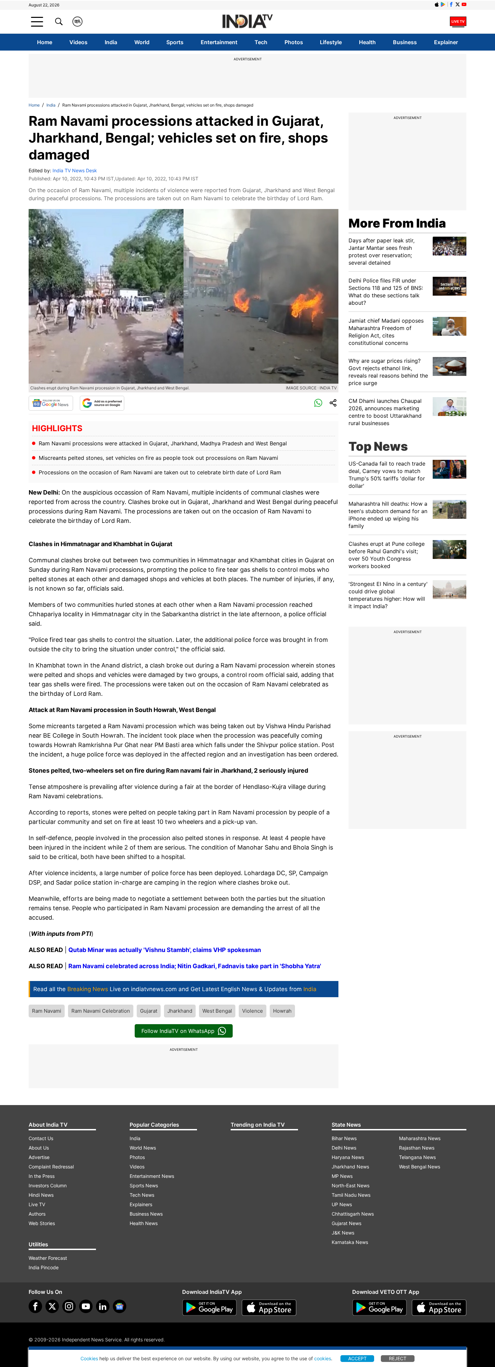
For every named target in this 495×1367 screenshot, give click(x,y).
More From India (397, 223)
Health (367, 42)
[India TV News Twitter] (457, 4)
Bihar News (344, 1138)
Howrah (282, 1011)
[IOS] (436, 4)
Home (44, 42)
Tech (261, 42)
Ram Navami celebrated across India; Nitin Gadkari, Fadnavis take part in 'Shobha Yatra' (194, 966)
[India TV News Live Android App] (209, 1308)
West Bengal (217, 1011)
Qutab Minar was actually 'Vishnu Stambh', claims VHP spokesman (164, 949)
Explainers (141, 1204)
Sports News (144, 1185)
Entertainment (219, 42)
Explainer (446, 42)
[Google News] (51, 403)
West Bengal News (419, 1166)
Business (405, 42)
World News (143, 1148)
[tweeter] (52, 1306)
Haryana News (348, 1157)
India (111, 42)
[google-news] (119, 1306)
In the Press (42, 1176)
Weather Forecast (48, 1258)
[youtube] (86, 1306)
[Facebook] (35, 1306)
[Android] (443, 4)
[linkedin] (102, 1306)
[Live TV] (458, 22)
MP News (342, 1176)
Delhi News (344, 1148)
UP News (342, 1204)
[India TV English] (247, 21)
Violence (252, 1011)
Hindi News (41, 1195)
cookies (322, 1358)
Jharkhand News (350, 1166)
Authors (37, 1214)
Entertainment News (152, 1176)
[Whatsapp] (318, 403)
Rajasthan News (416, 1148)
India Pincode (44, 1267)
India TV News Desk (75, 170)
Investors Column (48, 1185)
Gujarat (148, 1011)
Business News (146, 1214)
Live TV (37, 1204)
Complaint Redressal (51, 1166)
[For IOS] (439, 1308)
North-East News (350, 1185)
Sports (175, 42)
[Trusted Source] (102, 403)
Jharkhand (179, 1011)
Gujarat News (346, 1223)
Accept (357, 1358)
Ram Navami (46, 1011)
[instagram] (69, 1306)
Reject (397, 1358)
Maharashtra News (419, 1138)
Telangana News (417, 1157)
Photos (294, 42)
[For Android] (379, 1308)
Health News (144, 1223)
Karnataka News (350, 1242)
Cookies (89, 1358)
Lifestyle (331, 42)
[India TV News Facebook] (451, 4)
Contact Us (41, 1138)
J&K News (343, 1233)
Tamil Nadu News (351, 1195)
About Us (39, 1148)
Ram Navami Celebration (100, 1011)
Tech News (142, 1195)
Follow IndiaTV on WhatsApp (177, 1031)
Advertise (39, 1157)
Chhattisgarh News (353, 1214)
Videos (78, 42)
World (142, 42)
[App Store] (269, 1308)
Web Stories (42, 1223)
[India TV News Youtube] (464, 4)
